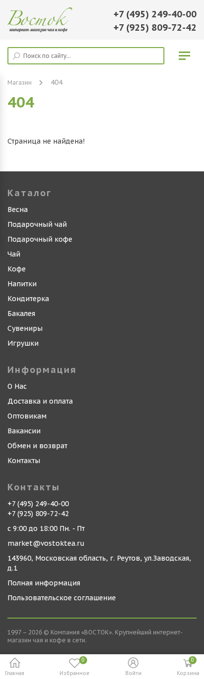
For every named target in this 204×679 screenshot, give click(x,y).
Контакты (23, 460)
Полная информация (43, 582)
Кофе (16, 268)
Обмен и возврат (37, 445)
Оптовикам (27, 416)
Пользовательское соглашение (61, 597)
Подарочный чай (37, 224)
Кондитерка (28, 298)
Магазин (19, 82)
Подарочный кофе (39, 239)
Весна (17, 209)
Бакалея (21, 313)
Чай (13, 254)
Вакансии (24, 430)
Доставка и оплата (40, 401)
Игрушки (23, 343)
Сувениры (25, 328)
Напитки (22, 283)
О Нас (17, 386)
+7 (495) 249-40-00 (155, 14)
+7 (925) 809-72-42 (155, 27)
